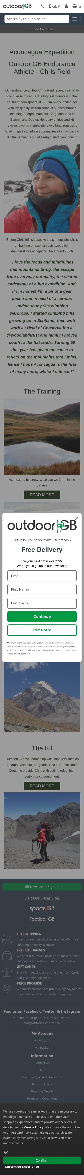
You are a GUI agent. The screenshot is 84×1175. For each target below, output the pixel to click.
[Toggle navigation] (75, 19)
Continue (42, 616)
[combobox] (36, 20)
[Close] (77, 518)
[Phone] (43, 7)
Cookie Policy (33, 1127)
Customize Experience (22, 1166)
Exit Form (42, 630)
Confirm (42, 1160)
